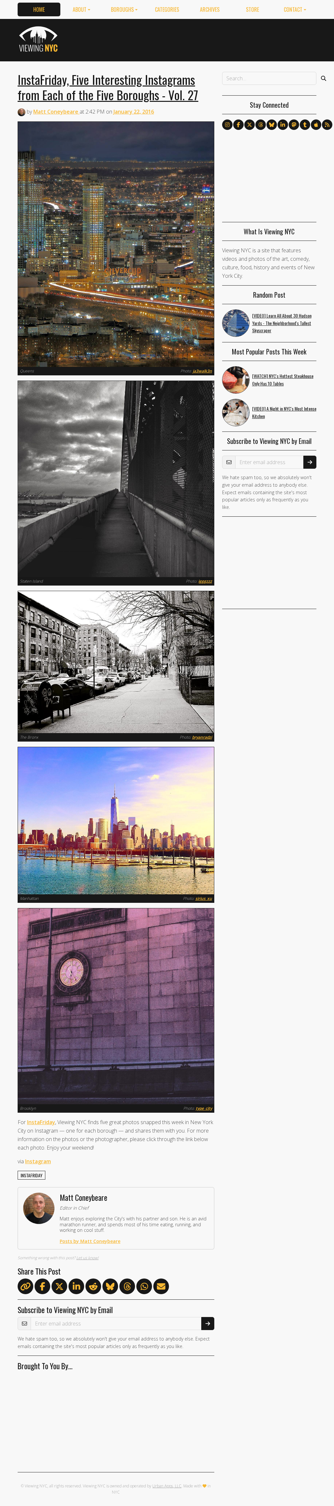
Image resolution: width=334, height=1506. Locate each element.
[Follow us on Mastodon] (294, 124)
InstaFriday (41, 1122)
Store (252, 9)
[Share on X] (59, 1287)
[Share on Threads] (127, 1287)
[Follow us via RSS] (327, 124)
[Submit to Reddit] (93, 1287)
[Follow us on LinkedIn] (283, 124)
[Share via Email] (161, 1287)
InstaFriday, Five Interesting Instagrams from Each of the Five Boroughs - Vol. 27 (108, 87)
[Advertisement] (197, 39)
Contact (293, 9)
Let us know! (87, 1258)
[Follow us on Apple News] (316, 124)
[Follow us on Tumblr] (305, 124)
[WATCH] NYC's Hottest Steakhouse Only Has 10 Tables (282, 379)
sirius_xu (203, 898)
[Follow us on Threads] (260, 124)
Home (39, 9)
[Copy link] (25, 1286)
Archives (210, 9)
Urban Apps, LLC (166, 1486)
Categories (167, 9)
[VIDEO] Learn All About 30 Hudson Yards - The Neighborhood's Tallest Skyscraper (281, 323)
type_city (204, 1108)
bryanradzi (202, 737)
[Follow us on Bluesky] (271, 124)
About (79, 9)
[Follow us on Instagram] (227, 124)
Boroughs (122, 9)
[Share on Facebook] (42, 1287)
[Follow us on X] (249, 124)
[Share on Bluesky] (110, 1287)
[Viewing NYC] (39, 39)
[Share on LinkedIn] (76, 1287)
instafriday (31, 1175)
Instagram (38, 1161)
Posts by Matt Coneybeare (90, 1241)
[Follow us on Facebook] (238, 124)
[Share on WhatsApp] (144, 1287)
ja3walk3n (202, 371)
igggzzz (205, 581)
